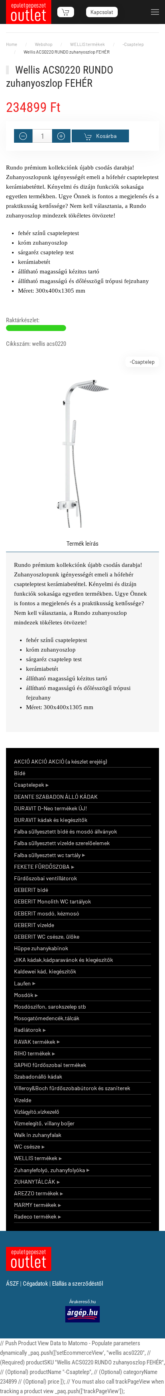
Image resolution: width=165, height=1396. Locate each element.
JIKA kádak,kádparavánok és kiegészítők (63, 959)
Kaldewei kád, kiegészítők (45, 971)
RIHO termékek (32, 1053)
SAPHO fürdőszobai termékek (50, 1064)
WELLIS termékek (35, 1158)
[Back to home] (28, 12)
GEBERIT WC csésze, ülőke (46, 936)
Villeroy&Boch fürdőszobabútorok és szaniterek (72, 1088)
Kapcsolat (102, 12)
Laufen (22, 983)
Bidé (19, 773)
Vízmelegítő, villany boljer (44, 1123)
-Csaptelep (142, 362)
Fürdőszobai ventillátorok (45, 878)
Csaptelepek (29, 784)
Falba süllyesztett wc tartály (47, 855)
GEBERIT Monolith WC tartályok (52, 901)
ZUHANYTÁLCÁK (34, 1181)
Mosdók (23, 994)
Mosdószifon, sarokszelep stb (50, 1006)
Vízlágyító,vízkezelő (36, 1111)
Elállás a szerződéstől (77, 1283)
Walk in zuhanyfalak (37, 1134)
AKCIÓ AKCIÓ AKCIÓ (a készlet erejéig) (60, 761)
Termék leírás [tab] (82, 543)
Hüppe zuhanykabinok (41, 948)
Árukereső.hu (82, 1301)
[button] (155, 12)
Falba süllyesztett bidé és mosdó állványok (65, 831)
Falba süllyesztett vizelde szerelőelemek (62, 843)
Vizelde (22, 1100)
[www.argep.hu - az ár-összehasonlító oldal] (82, 1313)
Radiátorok (27, 1029)
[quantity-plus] (61, 136)
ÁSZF (12, 1283)
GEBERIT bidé (31, 889)
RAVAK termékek (34, 1041)
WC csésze (27, 1146)
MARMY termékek (35, 1204)
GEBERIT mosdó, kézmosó (46, 913)
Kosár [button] (65, 12)
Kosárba (106, 135)
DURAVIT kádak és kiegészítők (50, 819)
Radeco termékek (35, 1216)
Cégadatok (35, 1283)
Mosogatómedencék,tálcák (46, 1018)
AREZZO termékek (36, 1193)
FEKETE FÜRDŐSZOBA (42, 866)
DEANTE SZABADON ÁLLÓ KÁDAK (56, 796)
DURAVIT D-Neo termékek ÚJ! (50, 808)
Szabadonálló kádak (38, 1076)
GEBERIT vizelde (34, 924)
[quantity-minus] (23, 136)
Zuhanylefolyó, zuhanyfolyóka (49, 1170)
